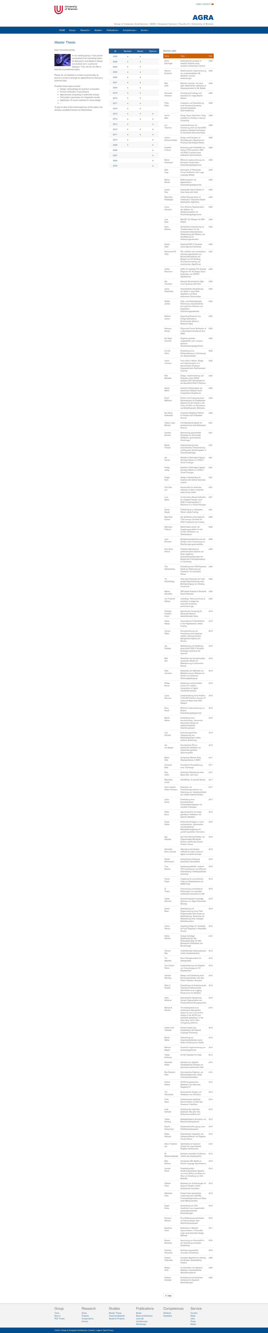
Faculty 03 (184, 23)
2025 (115, 61)
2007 (115, 155)
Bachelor (128, 51)
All (115, 51)
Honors (85, 1321)
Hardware (167, 1315)
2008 (115, 150)
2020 (115, 87)
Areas (84, 1313)
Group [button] (72, 30)
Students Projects (116, 1318)
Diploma (152, 51)
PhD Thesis (59, 1318)
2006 (115, 160)
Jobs (193, 1318)
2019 (115, 92)
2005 (115, 165)
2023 (115, 71)
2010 (115, 139)
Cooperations (88, 1318)
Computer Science (167, 23)
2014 (115, 118)
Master (140, 51)
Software (167, 1313)
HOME (198, 4)
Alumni (57, 1315)
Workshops (141, 1324)
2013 (115, 124)
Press (193, 1321)
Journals (140, 1318)
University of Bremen (203, 23)
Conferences (141, 1321)
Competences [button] (129, 30)
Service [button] (144, 30)
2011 (115, 134)
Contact (194, 1313)
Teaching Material (117, 1315)
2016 (115, 108)
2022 (115, 77)
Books (139, 1313)
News (193, 1315)
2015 (115, 113)
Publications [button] (112, 30)
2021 (115, 82)
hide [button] (169, 1295)
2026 (115, 56)
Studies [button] (97, 30)
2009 (115, 144)
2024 (115, 66)
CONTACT (206, 4)
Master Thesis (115, 1313)
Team (56, 1313)
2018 (115, 98)
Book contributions (144, 1315)
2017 (115, 103)
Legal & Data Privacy (104, 1330)
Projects (85, 1315)
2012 (115, 129)
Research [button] (84, 30)
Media (193, 1324)
